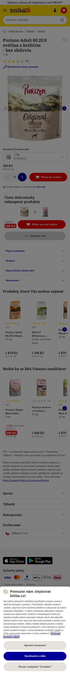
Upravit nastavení (35, 645)
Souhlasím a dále (35, 656)
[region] (35, 630)
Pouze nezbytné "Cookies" (35, 666)
